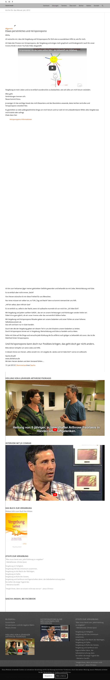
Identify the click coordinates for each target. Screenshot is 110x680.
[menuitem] (46, 5)
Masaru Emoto (10, 628)
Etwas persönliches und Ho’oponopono (26, 31)
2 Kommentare (20, 365)
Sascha (32, 365)
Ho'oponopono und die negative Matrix (19, 625)
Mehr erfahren (61, 676)
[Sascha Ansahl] (9, 5)
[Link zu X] (6, 1)
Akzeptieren (49, 676)
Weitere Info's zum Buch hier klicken (18, 511)
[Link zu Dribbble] (9, 1)
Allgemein (9, 28)
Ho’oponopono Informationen (21, 119)
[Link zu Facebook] (12, 1)
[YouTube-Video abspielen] (55, 429)
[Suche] (102, 5)
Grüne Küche (10, 622)
